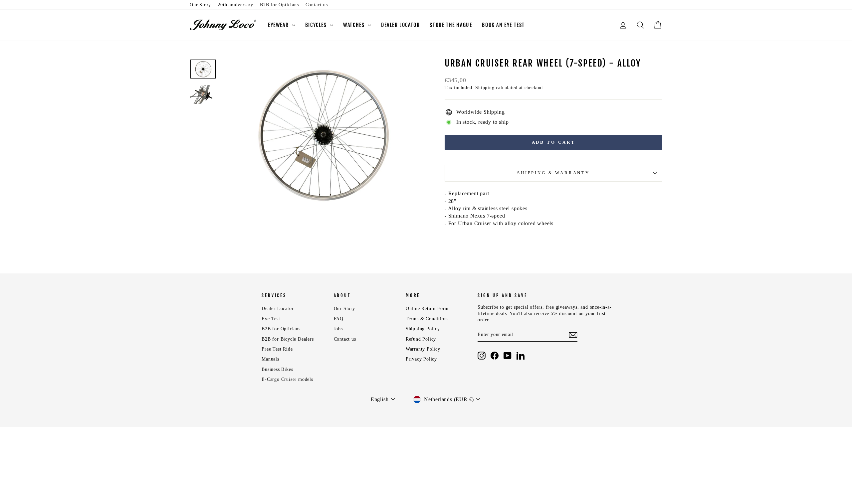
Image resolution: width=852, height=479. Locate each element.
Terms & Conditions (427, 318)
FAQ (338, 318)
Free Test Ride (277, 349)
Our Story (200, 4)
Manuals (270, 359)
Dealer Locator (278, 308)
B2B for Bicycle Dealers (288, 339)
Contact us (317, 4)
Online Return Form (427, 308)
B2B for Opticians (279, 4)
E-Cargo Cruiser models (287, 379)
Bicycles (316, 25)
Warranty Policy (423, 349)
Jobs (338, 328)
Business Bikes (277, 369)
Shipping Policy (423, 328)
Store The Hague (451, 25)
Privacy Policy (421, 359)
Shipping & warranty (553, 173)
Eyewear (279, 25)
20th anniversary (235, 4)
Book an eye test (503, 25)
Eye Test (271, 318)
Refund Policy (421, 339)
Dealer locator (400, 25)
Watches (354, 25)
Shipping (484, 87)
